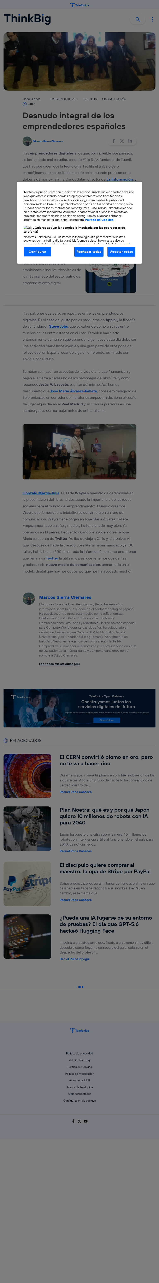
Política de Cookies (99, 220)
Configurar (37, 252)
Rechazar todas (89, 252)
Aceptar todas (121, 252)
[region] (79, 223)
